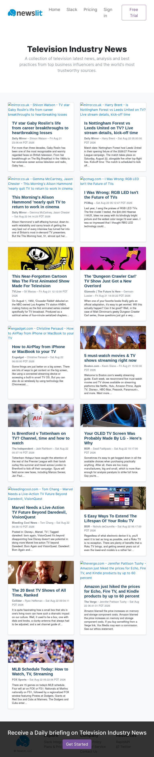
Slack (72, 9)
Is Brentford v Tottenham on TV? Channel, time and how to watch (41, 438)
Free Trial (134, 12)
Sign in (108, 12)
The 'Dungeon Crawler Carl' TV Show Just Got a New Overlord (110, 281)
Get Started (77, 744)
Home (54, 9)
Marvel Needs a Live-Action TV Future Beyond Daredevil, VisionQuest (39, 512)
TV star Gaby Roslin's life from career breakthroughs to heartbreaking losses (40, 128)
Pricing (90, 9)
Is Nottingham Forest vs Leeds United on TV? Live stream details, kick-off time (111, 128)
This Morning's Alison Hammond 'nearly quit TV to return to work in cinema (38, 202)
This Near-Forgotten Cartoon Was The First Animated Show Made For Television (40, 281)
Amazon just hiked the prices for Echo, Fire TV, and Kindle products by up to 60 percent (112, 591)
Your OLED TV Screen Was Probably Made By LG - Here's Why (113, 438)
